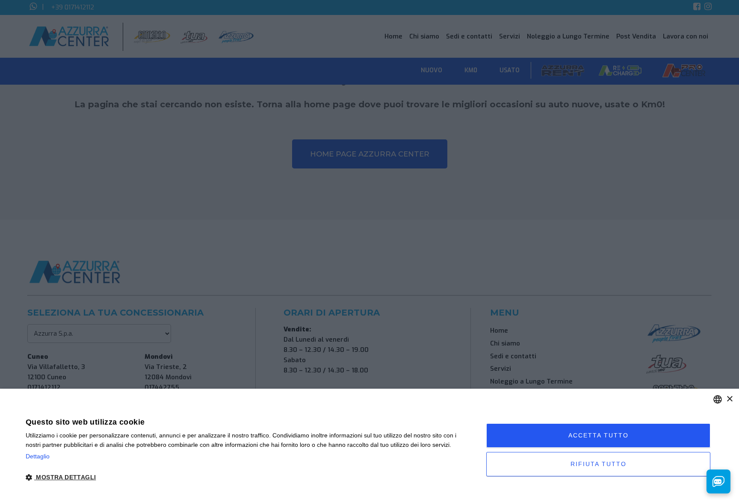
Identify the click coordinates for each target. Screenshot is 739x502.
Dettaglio (38, 456)
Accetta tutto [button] (598, 435)
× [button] (729, 399)
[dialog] (369, 445)
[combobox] (717, 399)
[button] (249, 478)
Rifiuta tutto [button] (599, 464)
